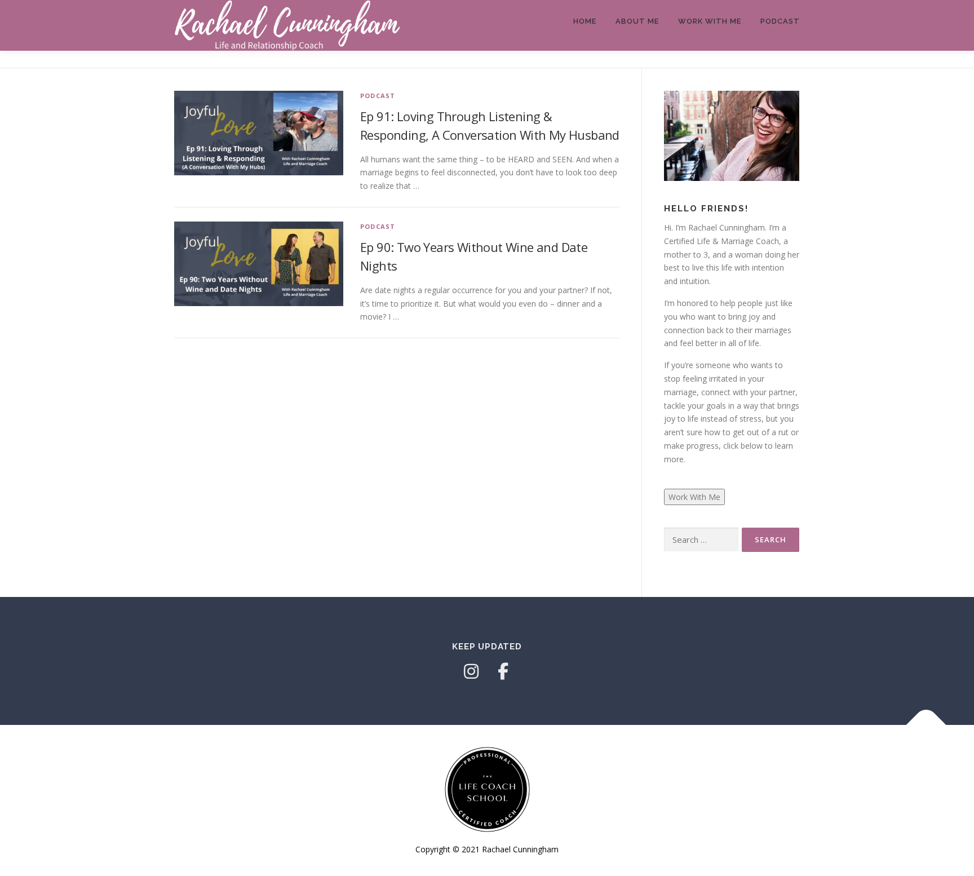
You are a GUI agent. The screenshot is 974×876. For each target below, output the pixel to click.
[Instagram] (471, 671)
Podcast (780, 21)
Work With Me (709, 21)
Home (584, 21)
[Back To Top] (926, 725)
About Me (637, 21)
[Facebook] (502, 671)
